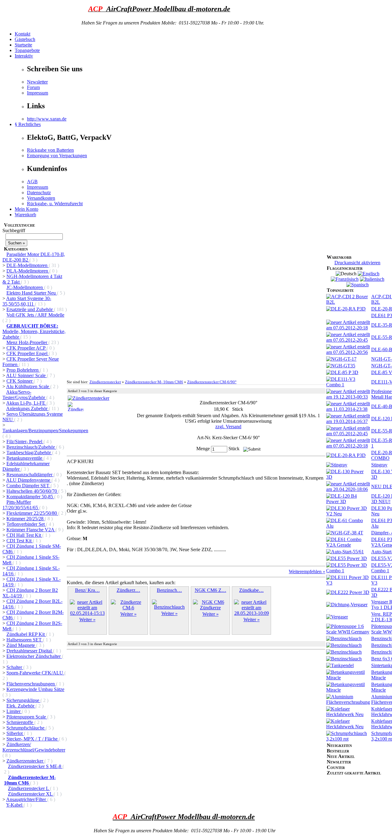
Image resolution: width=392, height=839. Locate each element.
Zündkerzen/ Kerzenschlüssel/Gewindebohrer (33, 747)
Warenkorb (25, 214)
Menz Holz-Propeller (27, 342)
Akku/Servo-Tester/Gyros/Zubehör (24, 394)
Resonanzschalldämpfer (30, 474)
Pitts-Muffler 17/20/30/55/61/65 (20, 504)
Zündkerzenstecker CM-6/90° (211, 382)
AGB (32, 181)
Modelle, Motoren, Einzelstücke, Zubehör (34, 331)
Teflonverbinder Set (26, 524)
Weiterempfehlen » (307, 571)
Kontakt (22, 33)
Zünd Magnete (21, 645)
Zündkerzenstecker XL (31, 793)
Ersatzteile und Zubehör (30, 309)
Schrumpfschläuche (26, 727)
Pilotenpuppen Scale (26, 716)
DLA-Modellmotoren (27, 270)
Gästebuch (25, 39)
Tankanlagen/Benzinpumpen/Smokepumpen (45, 430)
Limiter (14, 711)
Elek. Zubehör (21, 705)
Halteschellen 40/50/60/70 (32, 491)
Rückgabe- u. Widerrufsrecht (55, 203)
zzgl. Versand (228, 426)
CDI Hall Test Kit (24, 535)
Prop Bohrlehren (23, 370)
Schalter (14, 667)
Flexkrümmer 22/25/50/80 (32, 513)
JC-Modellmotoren (25, 287)
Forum (33, 87)
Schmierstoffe (20, 722)
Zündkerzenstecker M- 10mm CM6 (154, 382)
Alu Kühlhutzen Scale (28, 386)
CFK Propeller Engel (27, 353)
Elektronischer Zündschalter (34, 656)
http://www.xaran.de (46, 118)
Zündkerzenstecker (25, 760)
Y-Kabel (15, 804)
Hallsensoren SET (24, 639)
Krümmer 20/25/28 (25, 518)
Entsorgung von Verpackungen (57, 155)
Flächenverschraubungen (31, 683)
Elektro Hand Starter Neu (31, 292)
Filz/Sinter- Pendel (24, 441)
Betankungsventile (24, 458)
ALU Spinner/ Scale (26, 375)
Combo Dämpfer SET (28, 485)
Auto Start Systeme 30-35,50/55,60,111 (26, 301)
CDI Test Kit (19, 540)
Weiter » (87, 619)
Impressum (37, 92)
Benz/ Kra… (87, 590)
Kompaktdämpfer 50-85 (30, 496)
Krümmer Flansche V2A (30, 529)
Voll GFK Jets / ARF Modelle (35, 314)
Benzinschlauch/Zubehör (31, 447)
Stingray (379, 464)
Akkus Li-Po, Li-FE (26, 403)
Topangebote (27, 50)
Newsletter (37, 81)
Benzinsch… (169, 590)
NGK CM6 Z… (210, 590)
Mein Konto (26, 209)
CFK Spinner (20, 381)
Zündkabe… (251, 590)
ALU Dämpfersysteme (28, 480)
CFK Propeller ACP (26, 348)
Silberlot (15, 733)
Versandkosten (41, 198)
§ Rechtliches (28, 124)
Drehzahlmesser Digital (29, 650)
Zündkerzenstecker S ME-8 (35, 766)
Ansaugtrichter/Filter (26, 799)
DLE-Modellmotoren (27, 265)
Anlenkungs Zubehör (27, 408)
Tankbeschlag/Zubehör (29, 452)
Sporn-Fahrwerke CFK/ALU (35, 672)
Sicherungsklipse (23, 700)
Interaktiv (24, 55)
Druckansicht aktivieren (357, 262)
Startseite (23, 44)
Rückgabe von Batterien (50, 150)
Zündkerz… (128, 590)
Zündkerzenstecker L (29, 788)
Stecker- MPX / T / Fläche (32, 738)
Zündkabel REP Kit (26, 634)
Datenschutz (39, 192)
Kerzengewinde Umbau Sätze (35, 689)
